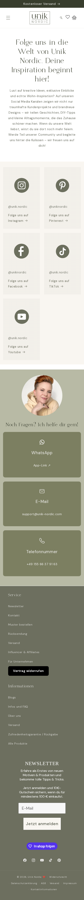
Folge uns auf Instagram (18, 218)
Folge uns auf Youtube (18, 349)
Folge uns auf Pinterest (59, 218)
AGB (43, 883)
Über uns (14, 716)
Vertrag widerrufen (28, 671)
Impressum (70, 883)
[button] (8, 17)
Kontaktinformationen (44, 889)
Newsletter (16, 606)
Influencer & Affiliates (24, 652)
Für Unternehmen (20, 661)
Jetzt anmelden (42, 823)
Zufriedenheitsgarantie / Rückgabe (33, 734)
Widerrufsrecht (58, 877)
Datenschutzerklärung (24, 883)
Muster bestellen (20, 624)
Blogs (12, 697)
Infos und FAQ (18, 706)
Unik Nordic (35, 877)
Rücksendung (17, 634)
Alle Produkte (18, 743)
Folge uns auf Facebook (18, 284)
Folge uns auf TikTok (59, 284)
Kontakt (14, 615)
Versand (14, 643)
